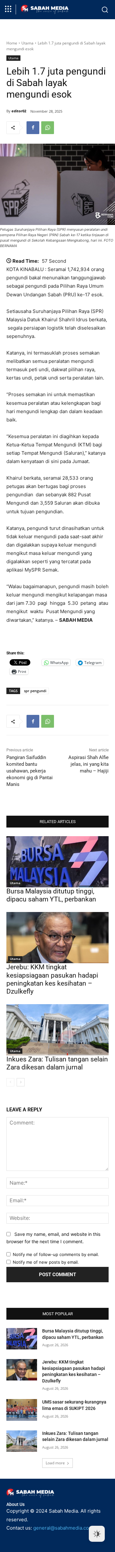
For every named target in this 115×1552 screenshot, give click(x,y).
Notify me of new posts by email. (46, 1262)
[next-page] (21, 1082)
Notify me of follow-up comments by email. (56, 1254)
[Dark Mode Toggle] (96, 1533)
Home (11, 43)
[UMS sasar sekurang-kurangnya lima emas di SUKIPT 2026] (21, 1409)
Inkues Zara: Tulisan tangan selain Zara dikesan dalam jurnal (57, 1063)
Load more (55, 1463)
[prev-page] (10, 1082)
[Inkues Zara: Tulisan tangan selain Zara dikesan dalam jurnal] (57, 1029)
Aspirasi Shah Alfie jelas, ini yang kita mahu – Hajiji (88, 764)
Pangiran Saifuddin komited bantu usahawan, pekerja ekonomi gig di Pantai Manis (29, 771)
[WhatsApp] (47, 127)
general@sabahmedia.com (63, 1528)
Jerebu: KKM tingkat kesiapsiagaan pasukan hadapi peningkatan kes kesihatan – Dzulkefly (52, 979)
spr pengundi (35, 690)
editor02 (19, 110)
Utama (27, 43)
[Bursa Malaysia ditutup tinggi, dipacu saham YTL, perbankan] (57, 861)
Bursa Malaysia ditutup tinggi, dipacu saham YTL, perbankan (51, 895)
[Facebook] (33, 127)
